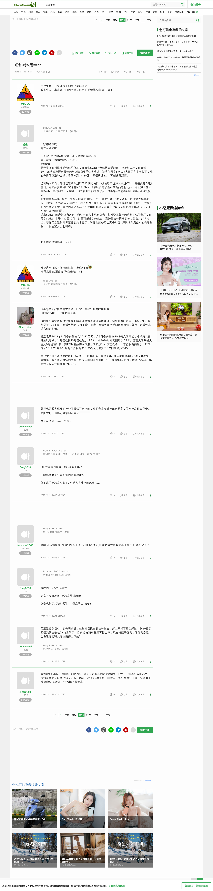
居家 (96, 11)
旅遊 (140, 11)
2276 (129, 20)
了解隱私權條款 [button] (117, 885)
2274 (115, 20)
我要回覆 (145, 52)
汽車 (67, 11)
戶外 (126, 11)
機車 (74, 11)
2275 (122, 20)
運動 (118, 11)
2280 (149, 20)
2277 (136, 20)
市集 (170, 11)
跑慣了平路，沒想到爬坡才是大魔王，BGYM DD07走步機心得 (177, 43)
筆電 (38, 11)
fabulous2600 (25, 545)
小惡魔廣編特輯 (171, 208)
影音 (60, 11)
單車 (82, 11)
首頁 (16, 11)
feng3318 (25, 467)
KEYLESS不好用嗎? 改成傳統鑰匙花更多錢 (176, 36)
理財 (148, 11)
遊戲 (89, 11)
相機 (31, 11)
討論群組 (50, 4)
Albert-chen (25, 327)
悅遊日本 (179, 11)
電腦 (45, 11)
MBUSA (25, 103)
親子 (104, 11)
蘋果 (52, 11)
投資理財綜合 (32, 19)
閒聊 (155, 11)
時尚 (111, 11)
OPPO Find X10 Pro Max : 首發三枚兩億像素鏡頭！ (178, 59)
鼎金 (25, 144)
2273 (108, 20)
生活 (133, 11)
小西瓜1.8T (25, 691)
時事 (162, 11)
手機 (23, 11)
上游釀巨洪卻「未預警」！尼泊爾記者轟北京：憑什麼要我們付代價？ (178, 68)
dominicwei (25, 426)
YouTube (190, 11)
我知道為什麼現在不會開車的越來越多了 (175, 51)
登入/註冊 (196, 4)
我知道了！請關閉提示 (196, 885)
